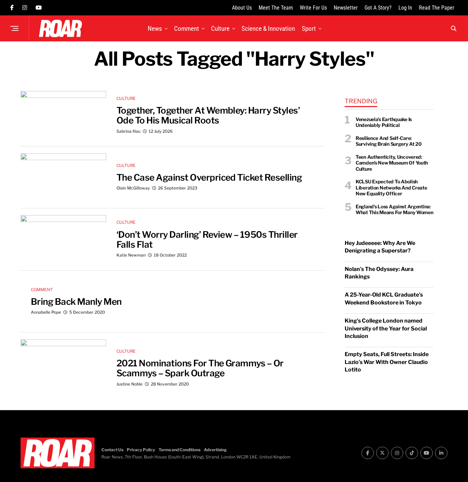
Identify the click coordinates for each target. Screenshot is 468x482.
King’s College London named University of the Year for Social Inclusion (386, 328)
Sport (309, 28)
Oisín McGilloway (133, 188)
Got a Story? (378, 7)
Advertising (215, 449)
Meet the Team (276, 7)
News (155, 28)
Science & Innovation (268, 28)
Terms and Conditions (179, 449)
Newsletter (346, 7)
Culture (220, 28)
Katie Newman (131, 255)
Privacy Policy (141, 449)
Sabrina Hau (128, 131)
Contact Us (112, 449)
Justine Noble (129, 384)
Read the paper (436, 7)
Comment (186, 28)
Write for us (313, 7)
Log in (405, 7)
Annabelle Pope (46, 312)
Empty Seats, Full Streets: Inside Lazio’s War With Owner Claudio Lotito (387, 362)
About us (242, 7)
